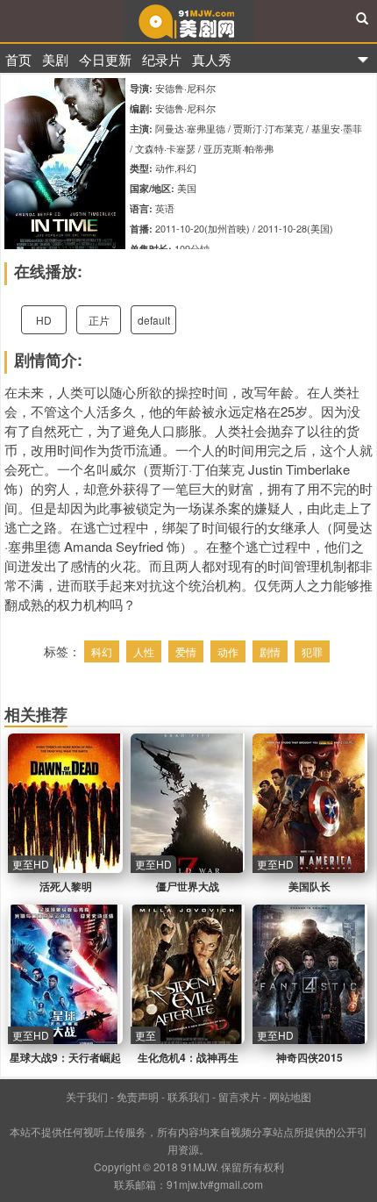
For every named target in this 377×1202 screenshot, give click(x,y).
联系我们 (188, 1096)
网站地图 (290, 1096)
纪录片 (161, 59)
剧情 (270, 651)
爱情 (185, 651)
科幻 (101, 651)
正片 (99, 319)
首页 (18, 59)
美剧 (55, 59)
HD (44, 319)
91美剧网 (188, 21)
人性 (143, 651)
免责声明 (138, 1096)
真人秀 (211, 59)
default (154, 319)
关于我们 (87, 1096)
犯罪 (312, 651)
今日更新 (105, 59)
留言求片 (239, 1096)
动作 (227, 651)
